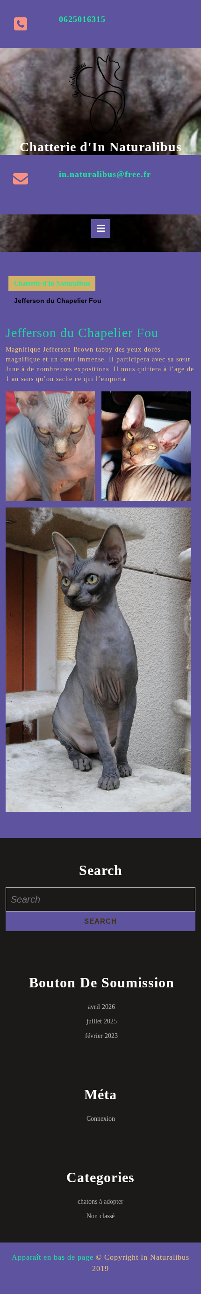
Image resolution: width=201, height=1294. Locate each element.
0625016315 (82, 19)
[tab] (100, 228)
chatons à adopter (100, 1201)
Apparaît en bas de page (52, 1257)
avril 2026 (101, 1006)
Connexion (100, 1118)
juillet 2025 (101, 1021)
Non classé (100, 1216)
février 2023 (101, 1035)
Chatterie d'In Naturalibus (101, 147)
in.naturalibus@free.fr (105, 174)
